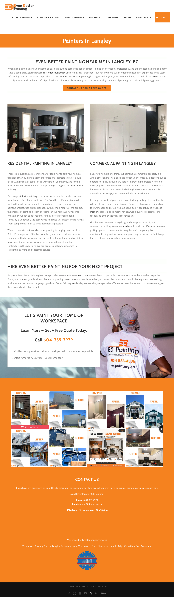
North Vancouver (101, 546)
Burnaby (39, 546)
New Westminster (82, 546)
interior (64, 76)
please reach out (148, 487)
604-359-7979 (58, 339)
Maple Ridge (117, 546)
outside (125, 226)
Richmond (66, 546)
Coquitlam (129, 546)
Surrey (47, 546)
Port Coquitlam (144, 546)
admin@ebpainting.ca (91, 504)
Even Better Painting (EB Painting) (87, 493)
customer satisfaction (54, 72)
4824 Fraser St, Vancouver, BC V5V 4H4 (87, 510)
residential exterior (36, 230)
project (155, 76)
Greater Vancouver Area (94, 539)
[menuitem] (23, 17)
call (75, 283)
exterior (77, 76)
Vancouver (83, 275)
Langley (56, 546)
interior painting (28, 196)
